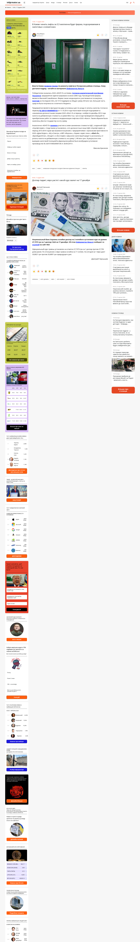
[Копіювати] (106, 35)
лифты (84, 168)
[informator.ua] (13, 2)
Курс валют (60, 279)
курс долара (45, 279)
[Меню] (24, 2)
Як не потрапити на (74, 13)
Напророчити (16, 177)
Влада (53, 2)
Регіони (65, 2)
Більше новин (123, 230)
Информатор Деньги (84, 242)
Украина (35, 279)
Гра (81, 2)
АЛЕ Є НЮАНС (16, 639)
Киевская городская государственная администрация (61, 168)
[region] (16, 245)
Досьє (71, 2)
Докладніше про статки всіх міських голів (17, 471)
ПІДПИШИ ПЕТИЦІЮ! (17, 207)
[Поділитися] (102, 35)
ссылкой (35, 245)
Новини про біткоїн (16, 883)
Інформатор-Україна (38, 2)
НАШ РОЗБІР (17, 500)
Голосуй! (17, 697)
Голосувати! (17, 609)
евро (52, 279)
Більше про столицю (123, 390)
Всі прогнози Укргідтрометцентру (17, 248)
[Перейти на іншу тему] (131, 3)
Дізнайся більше (16, 801)
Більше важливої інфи (123, 106)
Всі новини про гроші (16, 360)
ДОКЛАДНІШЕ (16, 556)
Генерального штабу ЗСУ (19, 90)
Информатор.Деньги (75, 88)
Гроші (47, 2)
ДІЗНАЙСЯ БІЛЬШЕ (17, 839)
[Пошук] (134, 3)
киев (39, 168)
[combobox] (11, 240)
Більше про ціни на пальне (16, 427)
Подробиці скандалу (17, 913)
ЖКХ (33, 168)
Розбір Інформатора (17, 769)
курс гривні (71, 279)
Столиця (58, 2)
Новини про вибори (17, 741)
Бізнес (76, 2)
